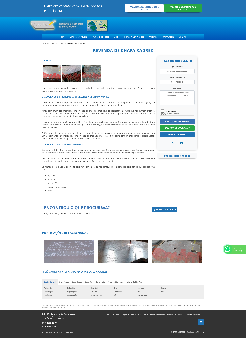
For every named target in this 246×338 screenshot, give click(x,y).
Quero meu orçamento (165, 210)
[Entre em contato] (181, 143)
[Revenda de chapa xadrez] (52, 73)
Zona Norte (64, 282)
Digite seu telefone (177, 77)
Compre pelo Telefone (177, 135)
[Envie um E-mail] (201, 322)
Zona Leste (100, 282)
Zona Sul (88, 282)
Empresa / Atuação (79, 36)
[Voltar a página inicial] (40, 25)
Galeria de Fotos (101, 36)
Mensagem (177, 88)
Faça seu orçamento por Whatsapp (183, 8)
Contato (182, 36)
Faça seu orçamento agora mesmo (144, 8)
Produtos (152, 36)
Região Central (50, 282)
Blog (116, 36)
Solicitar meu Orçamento (177, 121)
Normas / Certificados (133, 36)
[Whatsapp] (173, 143)
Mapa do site (198, 314)
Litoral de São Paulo (135, 282)
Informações (168, 36)
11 (49, 323)
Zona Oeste (77, 282)
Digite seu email (177, 66)
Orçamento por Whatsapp (177, 128)
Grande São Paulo (115, 282)
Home (62, 36)
